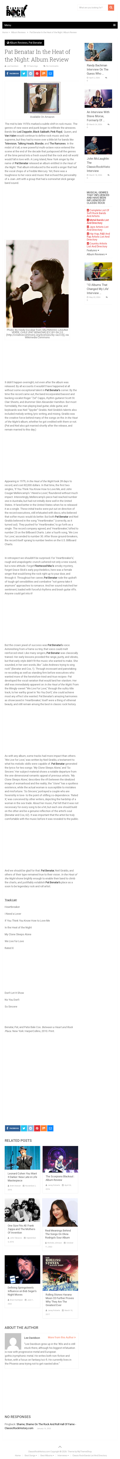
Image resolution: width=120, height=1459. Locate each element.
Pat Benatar (35, 42)
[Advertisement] (42, 1101)
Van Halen (10, 135)
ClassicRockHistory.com (39, 1451)
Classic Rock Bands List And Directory (89, 1455)
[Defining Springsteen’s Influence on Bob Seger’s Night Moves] (22, 1269)
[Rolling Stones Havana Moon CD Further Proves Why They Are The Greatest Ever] (60, 1273)
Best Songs (30, 1455)
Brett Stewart (15, 1186)
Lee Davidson (12, 66)
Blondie (39, 143)
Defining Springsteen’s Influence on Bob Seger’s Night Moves (22, 1291)
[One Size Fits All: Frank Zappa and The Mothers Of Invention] (22, 1210)
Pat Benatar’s (52, 390)
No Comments (52, 66)
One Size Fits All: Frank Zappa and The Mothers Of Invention (21, 1229)
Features (92, 250)
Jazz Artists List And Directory (97, 228)
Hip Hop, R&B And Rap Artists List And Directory (98, 236)
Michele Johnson (54, 1243)
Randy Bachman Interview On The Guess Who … (97, 69)
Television (11, 143)
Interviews (63, 1455)
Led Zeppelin (24, 131)
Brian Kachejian (16, 1300)
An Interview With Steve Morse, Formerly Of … (98, 116)
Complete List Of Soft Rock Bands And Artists (98, 213)
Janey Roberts (54, 1185)
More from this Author (61, 1337)
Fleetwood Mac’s (44, 565)
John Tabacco (16, 1238)
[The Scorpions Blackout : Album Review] (60, 1159)
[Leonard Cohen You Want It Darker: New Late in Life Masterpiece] (22, 1158)
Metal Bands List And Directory (98, 221)
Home (18, 1455)
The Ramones (57, 143)
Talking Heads (26, 143)
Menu (8, 25)
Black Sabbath (41, 131)
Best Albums (47, 1455)
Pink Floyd (56, 131)
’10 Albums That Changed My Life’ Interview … (98, 289)
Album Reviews (19, 42)
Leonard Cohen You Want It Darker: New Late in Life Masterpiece (22, 1177)
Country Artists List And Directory (97, 245)
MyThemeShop (84, 1451)
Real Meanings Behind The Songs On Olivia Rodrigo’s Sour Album (58, 1234)
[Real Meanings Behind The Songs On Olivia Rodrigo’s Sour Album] (60, 1212)
